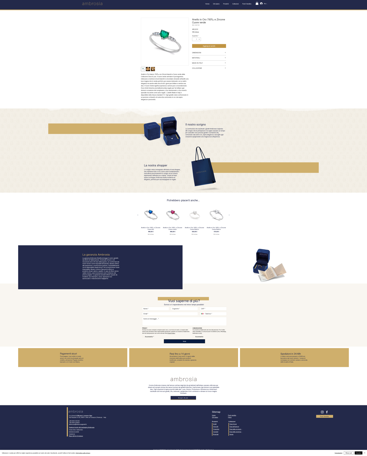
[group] (183, 220)
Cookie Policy (80, 429)
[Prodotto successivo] (229, 215)
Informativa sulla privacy (83, 453)
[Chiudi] (365, 452)
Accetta (358, 453)
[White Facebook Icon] (327, 412)
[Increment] (199, 39)
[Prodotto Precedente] (138, 215)
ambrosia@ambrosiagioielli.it (78, 424)
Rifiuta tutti (348, 453)
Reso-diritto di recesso (76, 436)
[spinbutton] (196, 39)
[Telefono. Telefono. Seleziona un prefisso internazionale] (203, 313)
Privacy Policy (72, 429)
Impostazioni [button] (338, 453)
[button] (226, 4)
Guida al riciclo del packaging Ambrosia (81, 427)
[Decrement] (193, 39)
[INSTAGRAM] (322, 412)
